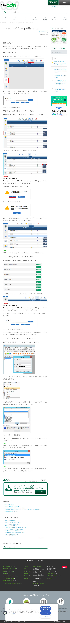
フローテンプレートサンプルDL (52, 571)
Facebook (4, 480)
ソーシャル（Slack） (36, 585)
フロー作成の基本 (36, 568)
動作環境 (65, 19)
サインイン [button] (64, 7)
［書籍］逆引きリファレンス (53, 575)
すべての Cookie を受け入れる (45, 608)
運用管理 (34, 581)
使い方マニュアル (21, 22)
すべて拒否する (45, 613)
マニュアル (35, 19)
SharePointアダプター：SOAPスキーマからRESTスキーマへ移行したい (60, 90)
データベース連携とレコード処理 (38, 575)
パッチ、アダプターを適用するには (12, 524)
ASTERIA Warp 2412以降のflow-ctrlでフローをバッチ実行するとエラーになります (60, 63)
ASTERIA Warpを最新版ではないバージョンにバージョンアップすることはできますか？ (22, 509)
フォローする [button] (43, 31)
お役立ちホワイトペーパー (9, 580)
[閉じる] (55, 607)
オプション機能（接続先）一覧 (10, 576)
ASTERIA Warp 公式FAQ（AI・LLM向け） (12, 583)
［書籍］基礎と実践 (51, 573)
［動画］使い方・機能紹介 (51, 568)
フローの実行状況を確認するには (11, 534)
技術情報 (45, 20)
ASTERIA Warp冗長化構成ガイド (11, 511)
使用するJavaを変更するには (11, 525)
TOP (5, 19)
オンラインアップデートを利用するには (13, 522)
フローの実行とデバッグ (37, 578)
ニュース (15, 19)
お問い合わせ (12, 621)
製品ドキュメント (28, 575)
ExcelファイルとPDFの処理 (37, 574)
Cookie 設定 (46, 616)
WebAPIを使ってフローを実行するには (13, 530)
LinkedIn (9, 480)
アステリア (19, 621)
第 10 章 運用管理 (29, 22)
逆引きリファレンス (37, 566)
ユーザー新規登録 (53, 6)
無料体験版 (49, 578)
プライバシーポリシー (27, 621)
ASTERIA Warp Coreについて (9, 568)
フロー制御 (35, 572)
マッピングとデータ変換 (37, 571)
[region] (31, 612)
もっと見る (41, 537)
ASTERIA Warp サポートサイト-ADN (8, 22)
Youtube (37, 560)
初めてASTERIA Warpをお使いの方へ (12, 506)
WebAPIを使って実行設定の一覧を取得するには (14, 532)
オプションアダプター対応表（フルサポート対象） (15, 508)
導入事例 (5, 573)
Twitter (6, 480)
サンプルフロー (49, 569)
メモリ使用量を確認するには (10, 535)
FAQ (25, 19)
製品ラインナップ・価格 (8, 571)
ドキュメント (55, 19)
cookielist (13, 613)
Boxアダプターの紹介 (9, 504)
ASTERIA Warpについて (8, 566)
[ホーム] (8, 2)
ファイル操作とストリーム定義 (38, 569)
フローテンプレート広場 (8, 578)
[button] (42, 480)
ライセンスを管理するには (10, 520)
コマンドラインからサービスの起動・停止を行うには (15, 527)
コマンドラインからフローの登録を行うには (14, 529)
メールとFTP (35, 577)
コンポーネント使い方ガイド (39, 583)
